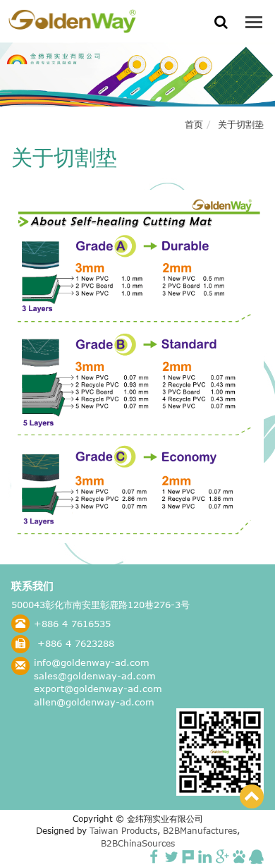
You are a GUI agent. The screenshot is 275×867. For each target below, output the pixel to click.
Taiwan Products (123, 830)
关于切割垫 (241, 124)
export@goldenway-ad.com (98, 688)
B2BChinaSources (138, 843)
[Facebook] (154, 856)
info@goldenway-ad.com (91, 662)
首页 (194, 124)
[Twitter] (171, 856)
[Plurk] (188, 856)
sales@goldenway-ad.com (95, 675)
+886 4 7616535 (72, 623)
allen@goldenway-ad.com (94, 702)
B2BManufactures (200, 830)
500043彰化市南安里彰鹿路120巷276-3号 (100, 604)
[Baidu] (239, 856)
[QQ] (256, 856)
